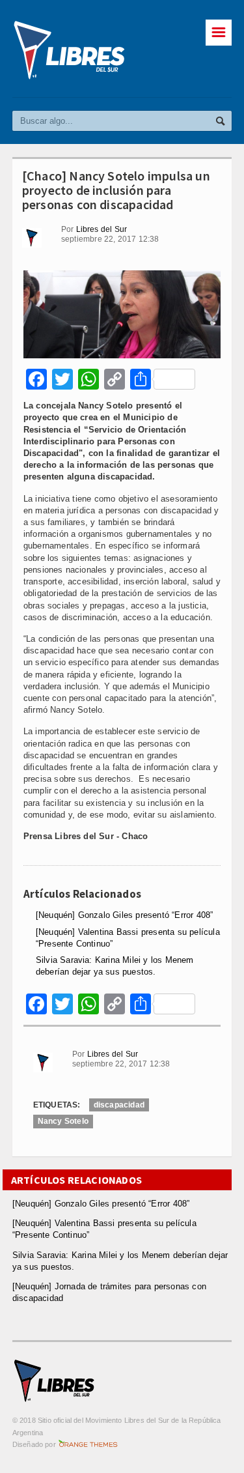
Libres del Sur (102, 229)
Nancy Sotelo (63, 1121)
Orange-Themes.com (88, 1444)
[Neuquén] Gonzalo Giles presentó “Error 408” (124, 915)
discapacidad (119, 1104)
